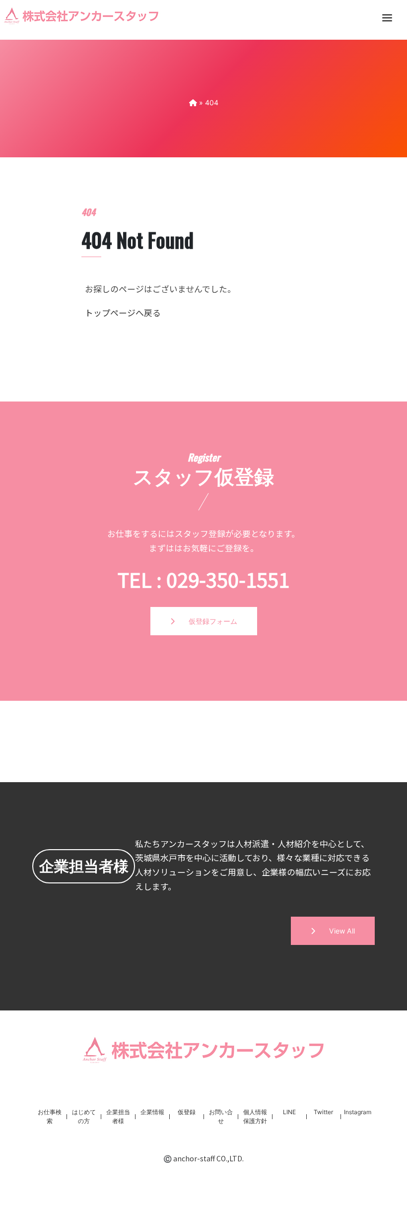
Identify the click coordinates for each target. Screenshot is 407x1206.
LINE (289, 1112)
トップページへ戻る (123, 312)
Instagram (357, 1112)
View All (335, 931)
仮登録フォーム (206, 621)
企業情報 (152, 1112)
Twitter (323, 1112)
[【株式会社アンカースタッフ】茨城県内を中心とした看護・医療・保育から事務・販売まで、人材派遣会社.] (193, 102)
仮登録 (187, 1112)
